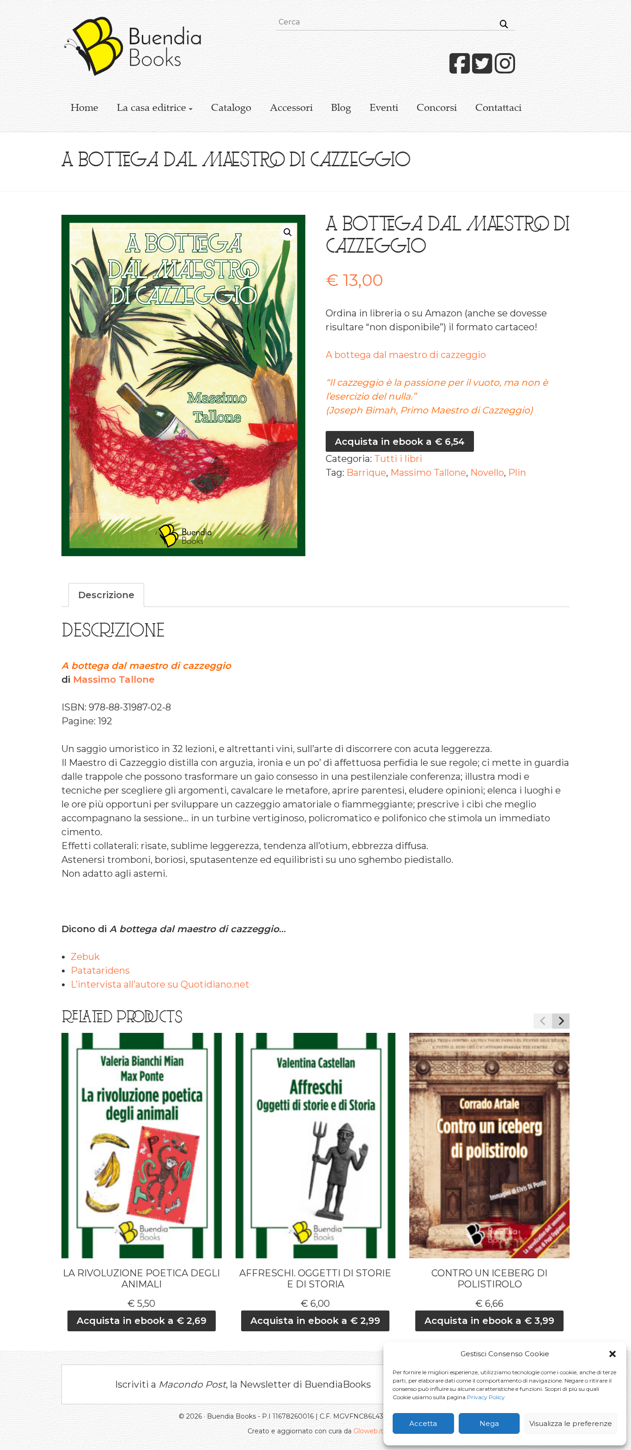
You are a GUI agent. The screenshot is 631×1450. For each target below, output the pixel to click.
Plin (517, 472)
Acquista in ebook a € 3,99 (489, 1320)
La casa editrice (151, 108)
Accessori (291, 108)
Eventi (384, 108)
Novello (487, 472)
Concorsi (437, 108)
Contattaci (498, 108)
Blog (341, 108)
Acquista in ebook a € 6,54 (400, 441)
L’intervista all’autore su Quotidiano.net (160, 984)
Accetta (423, 1423)
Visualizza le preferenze (570, 1423)
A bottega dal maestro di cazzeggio (406, 354)
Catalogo (231, 108)
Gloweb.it (368, 1431)
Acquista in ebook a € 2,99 (315, 1320)
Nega (489, 1423)
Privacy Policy (486, 1397)
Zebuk (85, 956)
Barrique (366, 472)
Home (84, 108)
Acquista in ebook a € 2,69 (141, 1320)
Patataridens (100, 970)
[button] (612, 1354)
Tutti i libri (398, 458)
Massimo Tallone (428, 472)
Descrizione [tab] (106, 595)
